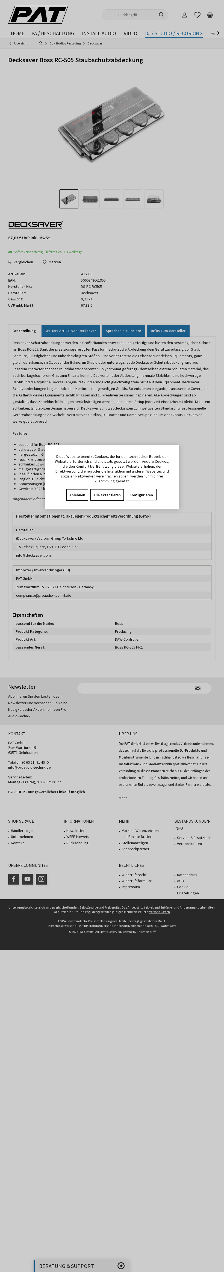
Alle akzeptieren (107, 494)
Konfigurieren (141, 494)
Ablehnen (77, 494)
